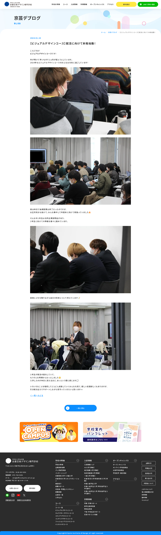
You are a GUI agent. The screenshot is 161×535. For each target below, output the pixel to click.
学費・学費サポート (90, 503)
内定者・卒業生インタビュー (64, 489)
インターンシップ (61, 473)
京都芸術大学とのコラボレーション (67, 480)
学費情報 (88, 499)
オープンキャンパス (121, 460)
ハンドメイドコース (61, 524)
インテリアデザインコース (64, 519)
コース (58, 503)
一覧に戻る (80, 408)
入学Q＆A (58, 497)
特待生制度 (88, 509)
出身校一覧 (59, 495)
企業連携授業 (60, 467)
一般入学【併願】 (89, 476)
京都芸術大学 (10, 500)
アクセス (110, 4)
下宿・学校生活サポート (92, 512)
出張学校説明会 (118, 470)
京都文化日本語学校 (24, 500)
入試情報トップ (89, 465)
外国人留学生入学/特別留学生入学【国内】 (96, 487)
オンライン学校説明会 (120, 467)
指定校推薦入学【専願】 (92, 473)
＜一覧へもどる (36, 395)
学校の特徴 (60, 460)
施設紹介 (58, 484)
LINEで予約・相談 (149, 4)
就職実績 (58, 492)
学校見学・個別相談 (119, 473)
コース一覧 (59, 507)
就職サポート (59, 486)
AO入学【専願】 (89, 467)
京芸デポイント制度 (91, 514)
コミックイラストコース (63, 516)
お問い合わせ (14, 488)
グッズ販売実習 (60, 470)
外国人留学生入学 (90, 484)
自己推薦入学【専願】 (91, 470)
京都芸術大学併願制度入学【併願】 (96, 480)
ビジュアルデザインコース (64, 510)
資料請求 (126, 4)
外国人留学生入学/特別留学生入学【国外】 (96, 492)
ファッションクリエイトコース (65, 521)
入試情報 (88, 460)
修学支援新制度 (89, 506)
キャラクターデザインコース (64, 513)
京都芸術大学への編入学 (64, 476)
